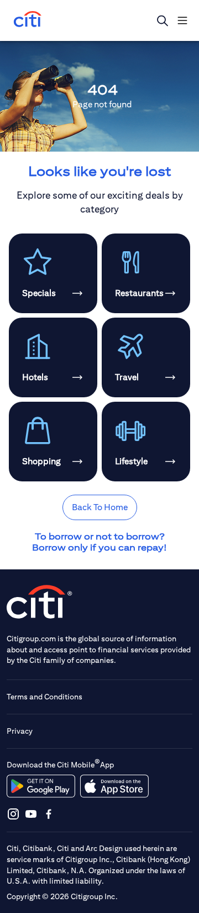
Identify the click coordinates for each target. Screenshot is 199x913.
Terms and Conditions (44, 696)
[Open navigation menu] (182, 20)
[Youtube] (31, 814)
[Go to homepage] (28, 20)
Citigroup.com (31, 638)
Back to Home (100, 507)
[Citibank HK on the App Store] (114, 786)
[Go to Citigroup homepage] (40, 602)
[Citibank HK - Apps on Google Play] (41, 786)
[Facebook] (48, 814)
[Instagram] (13, 814)
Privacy (20, 731)
